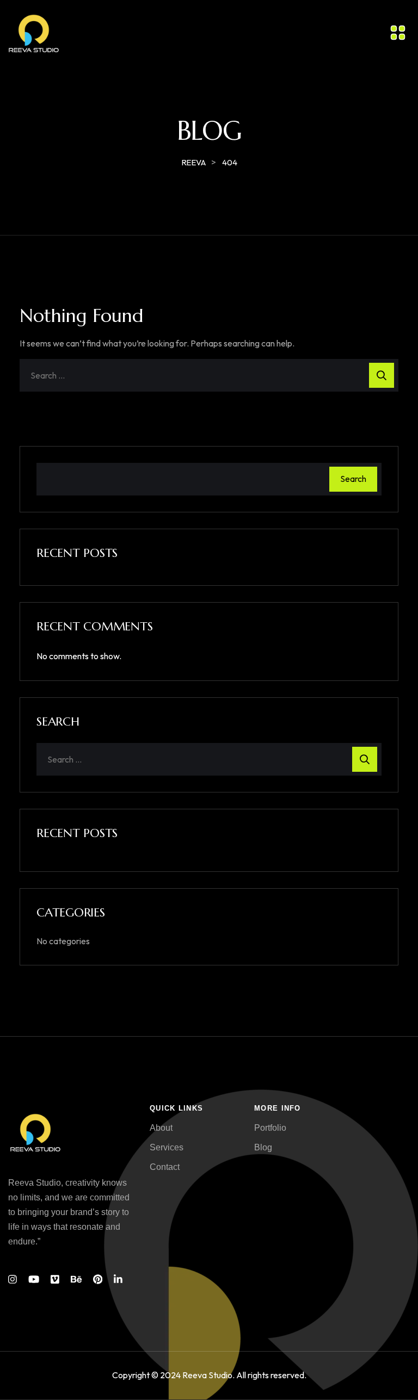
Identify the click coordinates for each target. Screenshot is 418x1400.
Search (353, 478)
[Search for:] (209, 375)
